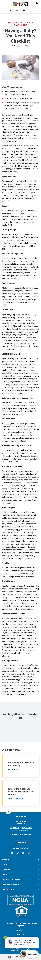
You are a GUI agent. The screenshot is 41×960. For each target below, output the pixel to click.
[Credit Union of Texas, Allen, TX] (20, 4)
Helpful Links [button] (8, 889)
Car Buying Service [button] (10, 884)
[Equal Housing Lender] (21, 911)
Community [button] (7, 869)
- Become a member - (20, 842)
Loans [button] (4, 864)
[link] (17, 949)
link (28, 343)
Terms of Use (20, 934)
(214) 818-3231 (14, 828)
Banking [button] (5, 859)
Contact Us (20, 824)
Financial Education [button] (11, 879)
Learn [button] (4, 874)
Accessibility (20, 930)
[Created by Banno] (28, 948)
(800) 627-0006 (27, 828)
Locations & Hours (20, 821)
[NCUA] (20, 900)
